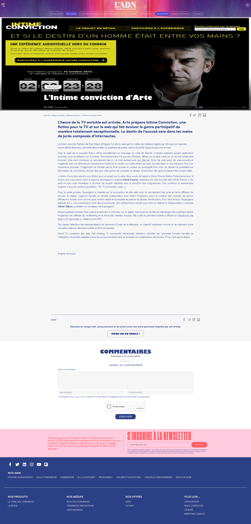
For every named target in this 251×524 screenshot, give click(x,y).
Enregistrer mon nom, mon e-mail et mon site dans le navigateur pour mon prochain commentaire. (105, 396)
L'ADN (50, 107)
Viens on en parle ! (125, 333)
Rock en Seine (184, 477)
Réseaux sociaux (53, 87)
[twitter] (194, 116)
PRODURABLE (106, 477)
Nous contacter (193, 505)
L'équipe (188, 509)
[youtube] (39, 465)
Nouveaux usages (55, 14)
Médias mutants (162, 14)
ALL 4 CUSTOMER (86, 477)
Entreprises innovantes (88, 14)
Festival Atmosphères (20, 477)
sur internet (143, 160)
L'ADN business (75, 509)
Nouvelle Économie (129, 14)
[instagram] (31, 465)
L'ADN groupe (191, 501)
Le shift (130, 505)
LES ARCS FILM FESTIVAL (128, 477)
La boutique (197, 14)
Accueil (46, 115)
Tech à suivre (71, 14)
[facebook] (191, 116)
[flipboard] (204, 116)
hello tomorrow (46, 477)
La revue (13, 505)
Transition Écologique (110, 14)
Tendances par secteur (80, 505)
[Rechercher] (247, 5)
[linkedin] (199, 116)
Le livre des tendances (21, 501)
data (128, 501)
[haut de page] (246, 520)
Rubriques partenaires (180, 14)
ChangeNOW (67, 477)
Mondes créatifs (147, 14)
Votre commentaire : (67, 369)
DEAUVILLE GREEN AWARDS (158, 477)
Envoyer (125, 416)
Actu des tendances (78, 501)
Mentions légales (194, 514)
